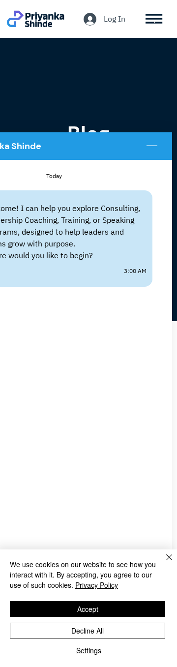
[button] (154, 19)
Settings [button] (88, 650)
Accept (87, 609)
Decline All (87, 631)
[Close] (163, 563)
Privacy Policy (96, 585)
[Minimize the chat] (152, 146)
